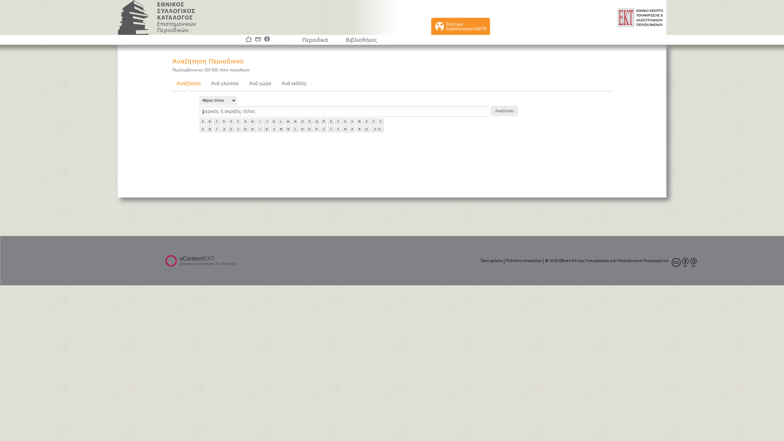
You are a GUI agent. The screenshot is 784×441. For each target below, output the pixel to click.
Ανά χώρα (260, 83)
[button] (504, 111)
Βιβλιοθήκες (361, 40)
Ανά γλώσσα (225, 83)
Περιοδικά (315, 40)
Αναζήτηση (189, 83)
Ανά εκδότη (294, 83)
